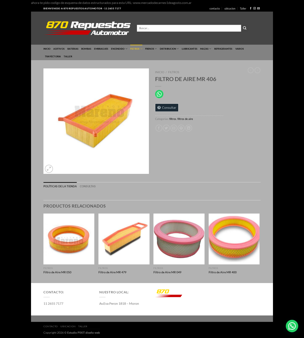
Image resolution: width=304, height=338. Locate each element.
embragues (101, 48)
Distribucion (168, 48)
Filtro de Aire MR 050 (57, 272)
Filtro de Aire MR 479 (112, 272)
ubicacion (229, 8)
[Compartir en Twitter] (166, 128)
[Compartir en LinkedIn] (188, 128)
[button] (292, 326)
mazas (204, 48)
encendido (117, 48)
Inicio (46, 48)
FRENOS (149, 48)
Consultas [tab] (88, 186)
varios (239, 48)
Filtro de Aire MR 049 (167, 272)
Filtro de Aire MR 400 (223, 272)
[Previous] (44, 248)
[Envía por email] (173, 128)
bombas (86, 48)
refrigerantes (223, 48)
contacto (214, 8)
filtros (135, 48)
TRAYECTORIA (53, 56)
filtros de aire (185, 119)
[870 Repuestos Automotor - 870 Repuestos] (87, 28)
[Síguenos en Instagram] (254, 8)
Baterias (72, 48)
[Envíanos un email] (258, 8)
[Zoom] (49, 169)
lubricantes (189, 48)
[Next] (259, 248)
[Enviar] (244, 28)
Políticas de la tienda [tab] (60, 186)
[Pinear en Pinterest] (181, 128)
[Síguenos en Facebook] (250, 8)
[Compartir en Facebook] (159, 128)
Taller (243, 8)
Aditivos (59, 48)
